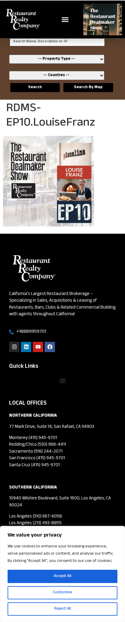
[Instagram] (14, 347)
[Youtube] (38, 347)
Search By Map (88, 88)
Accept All (62, 576)
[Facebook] (50, 347)
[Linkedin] (26, 347)
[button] (65, 19)
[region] (62, 574)
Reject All (62, 609)
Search (35, 88)
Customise (62, 592)
